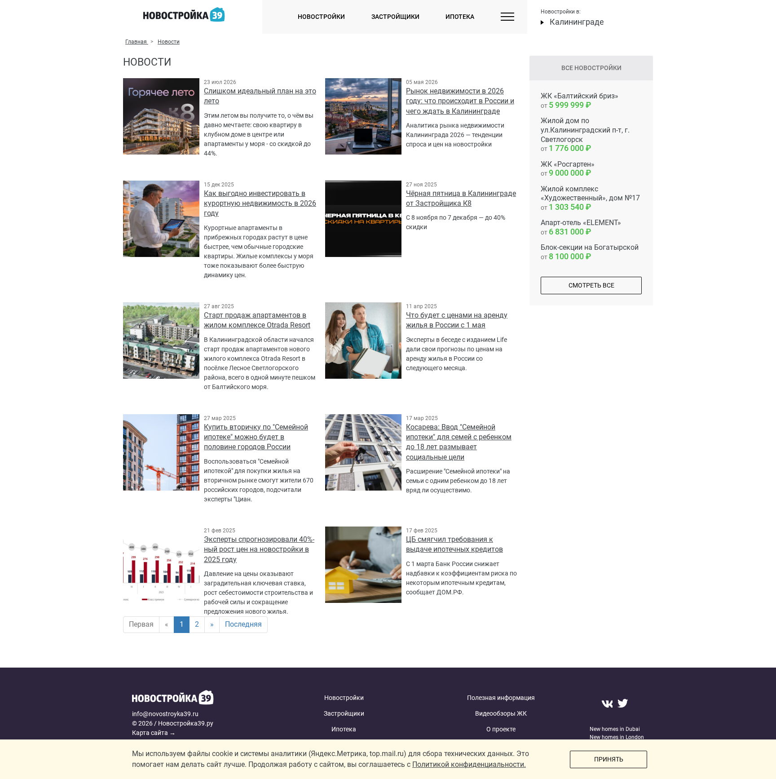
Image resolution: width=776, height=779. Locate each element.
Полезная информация (501, 697)
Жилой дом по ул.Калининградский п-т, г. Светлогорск (585, 134)
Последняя (243, 624)
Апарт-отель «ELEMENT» (581, 227)
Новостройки (321, 16)
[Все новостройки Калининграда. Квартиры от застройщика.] (200, 699)
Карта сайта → (154, 732)
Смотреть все (591, 285)
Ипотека (459, 16)
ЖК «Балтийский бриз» (579, 101)
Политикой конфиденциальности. (469, 764)
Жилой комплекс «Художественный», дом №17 (590, 198)
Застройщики (395, 16)
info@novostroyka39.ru (165, 713)
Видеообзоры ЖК (501, 713)
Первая (141, 624)
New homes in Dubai (615, 729)
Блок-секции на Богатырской (590, 252)
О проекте (501, 729)
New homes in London (617, 737)
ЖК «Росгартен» (568, 169)
